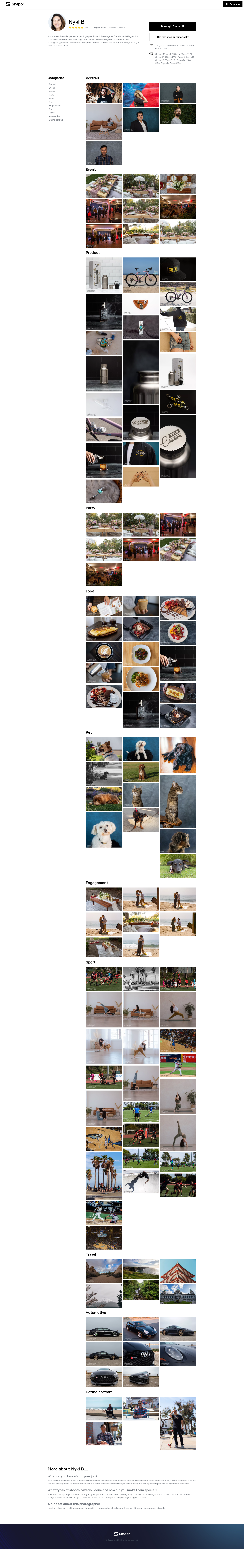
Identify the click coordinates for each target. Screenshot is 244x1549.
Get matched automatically (173, 36)
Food (51, 98)
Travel (52, 112)
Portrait (52, 84)
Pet (50, 102)
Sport (52, 109)
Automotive (54, 116)
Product (53, 91)
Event (52, 87)
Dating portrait (56, 119)
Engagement (55, 105)
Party (51, 95)
